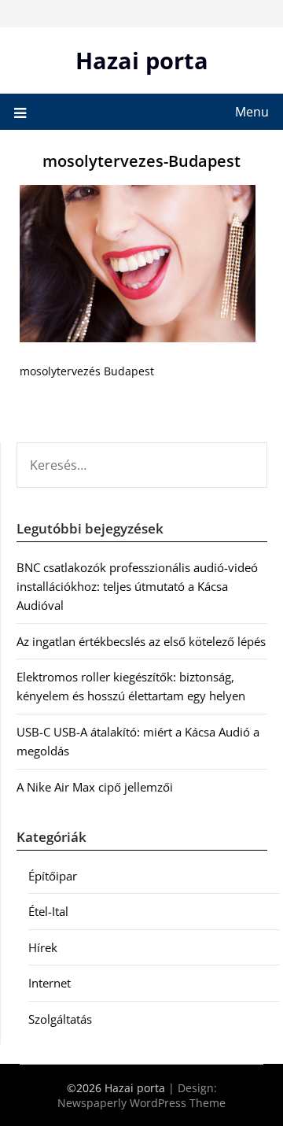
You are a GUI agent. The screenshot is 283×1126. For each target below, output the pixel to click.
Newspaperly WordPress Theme (141, 1102)
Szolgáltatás (60, 1019)
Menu (252, 111)
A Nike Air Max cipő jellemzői (95, 787)
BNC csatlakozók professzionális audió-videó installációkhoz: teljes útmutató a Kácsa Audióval (137, 586)
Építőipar (52, 876)
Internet (49, 983)
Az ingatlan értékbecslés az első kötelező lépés (141, 641)
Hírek (42, 947)
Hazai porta (141, 60)
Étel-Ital (48, 911)
